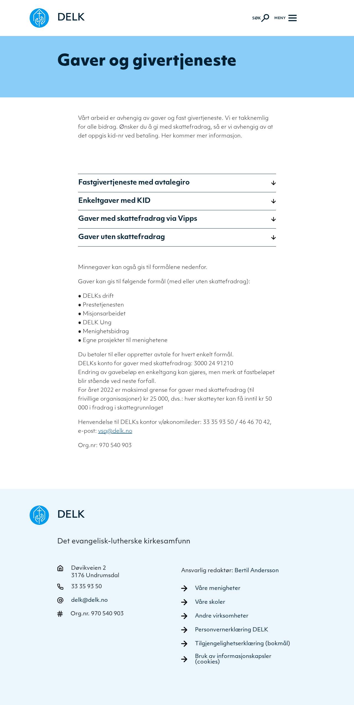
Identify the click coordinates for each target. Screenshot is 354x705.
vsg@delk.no (115, 431)
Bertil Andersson (257, 571)
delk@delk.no (89, 600)
